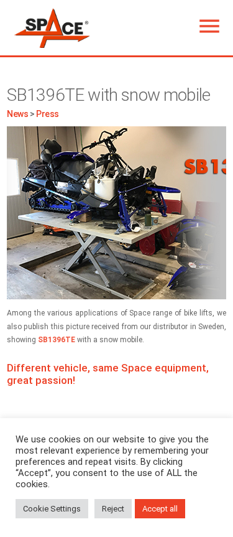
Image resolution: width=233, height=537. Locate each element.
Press (47, 114)
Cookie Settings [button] (52, 508)
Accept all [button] (160, 508)
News (17, 114)
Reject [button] (113, 508)
